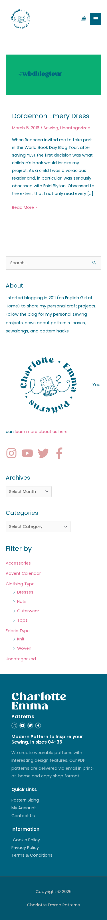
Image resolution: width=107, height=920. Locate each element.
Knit (21, 639)
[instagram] (13, 453)
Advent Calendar (23, 573)
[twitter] (45, 453)
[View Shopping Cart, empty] (83, 18)
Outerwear (28, 611)
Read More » (24, 207)
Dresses (25, 592)
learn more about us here (41, 431)
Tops (22, 620)
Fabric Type (18, 631)
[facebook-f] (61, 453)
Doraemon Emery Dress (50, 115)
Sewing (51, 128)
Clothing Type (20, 584)
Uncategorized (75, 128)
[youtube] (29, 453)
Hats (22, 601)
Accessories (18, 563)
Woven (24, 648)
